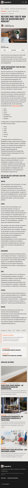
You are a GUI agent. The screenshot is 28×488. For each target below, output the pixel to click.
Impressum (3, 478)
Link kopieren (13, 50)
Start (2, 8)
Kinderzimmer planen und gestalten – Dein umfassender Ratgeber (14, 450)
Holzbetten (18, 330)
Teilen (5, 50)
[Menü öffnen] (25, 2)
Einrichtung (6, 8)
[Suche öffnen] (23, 2)
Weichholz (24, 330)
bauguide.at (6, 484)
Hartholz (9, 330)
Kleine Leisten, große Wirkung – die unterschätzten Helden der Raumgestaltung (12, 387)
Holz (13, 330)
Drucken (22, 50)
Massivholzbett (16, 106)
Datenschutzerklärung (12, 478)
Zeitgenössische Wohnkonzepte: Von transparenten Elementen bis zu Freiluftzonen (12, 418)
